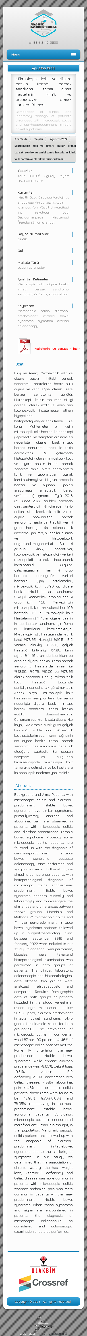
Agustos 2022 (59, 139)
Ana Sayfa (21, 139)
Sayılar (38, 139)
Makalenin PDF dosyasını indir (57, 348)
